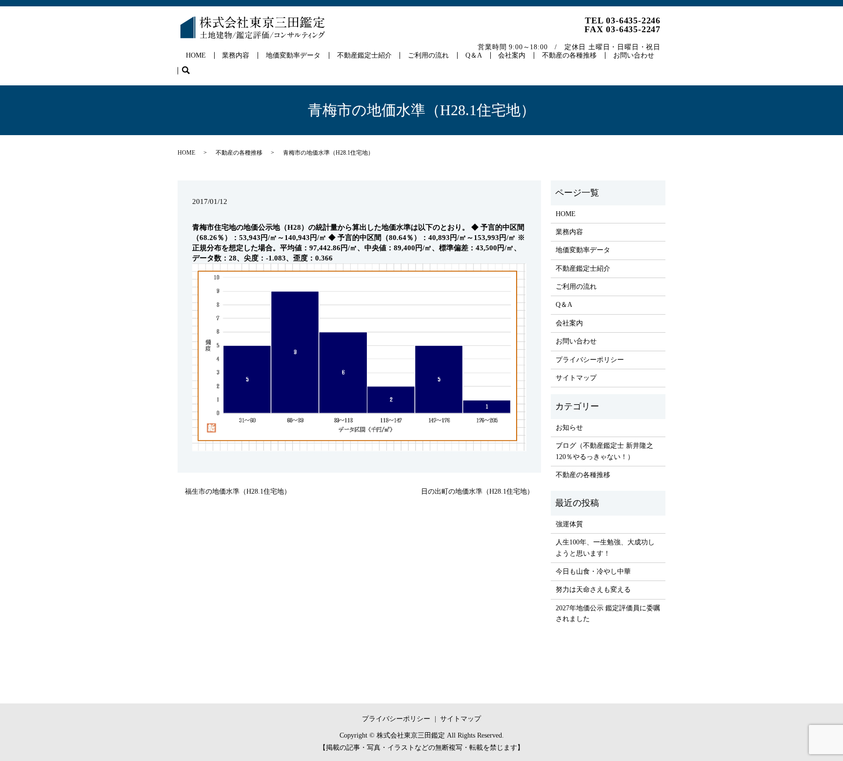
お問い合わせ (633, 55)
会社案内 (511, 55)
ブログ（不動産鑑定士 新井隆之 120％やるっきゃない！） (604, 451)
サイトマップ (576, 377)
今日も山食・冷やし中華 (593, 571)
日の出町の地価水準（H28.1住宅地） (477, 491)
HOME (196, 55)
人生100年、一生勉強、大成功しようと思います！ (605, 548)
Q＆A (473, 55)
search (190, 71)
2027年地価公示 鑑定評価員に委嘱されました (608, 613)
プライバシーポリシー (590, 359)
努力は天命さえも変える (593, 589)
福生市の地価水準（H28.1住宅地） (238, 491)
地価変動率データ (293, 55)
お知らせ (569, 427)
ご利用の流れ (428, 55)
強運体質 (569, 524)
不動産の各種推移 (569, 55)
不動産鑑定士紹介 (364, 55)
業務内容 (235, 55)
